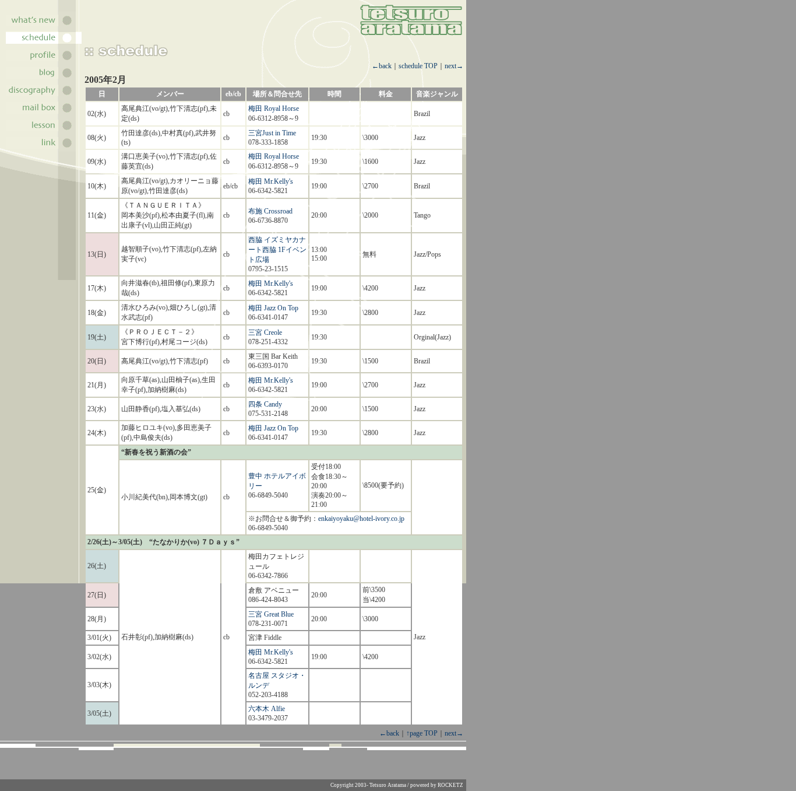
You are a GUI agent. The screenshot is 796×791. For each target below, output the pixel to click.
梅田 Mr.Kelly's (270, 181)
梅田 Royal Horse (273, 108)
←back (382, 66)
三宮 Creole (265, 332)
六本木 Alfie (266, 709)
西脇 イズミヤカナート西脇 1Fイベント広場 (277, 250)
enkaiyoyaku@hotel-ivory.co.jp (361, 518)
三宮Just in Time (272, 133)
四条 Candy (265, 404)
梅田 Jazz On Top (273, 308)
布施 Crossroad (270, 211)
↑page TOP (422, 733)
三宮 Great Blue (271, 614)
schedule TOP (418, 66)
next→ (454, 66)
